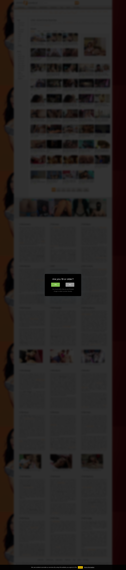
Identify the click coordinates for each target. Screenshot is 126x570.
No (70, 284)
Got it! (80, 567)
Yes (55, 284)
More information (89, 567)
